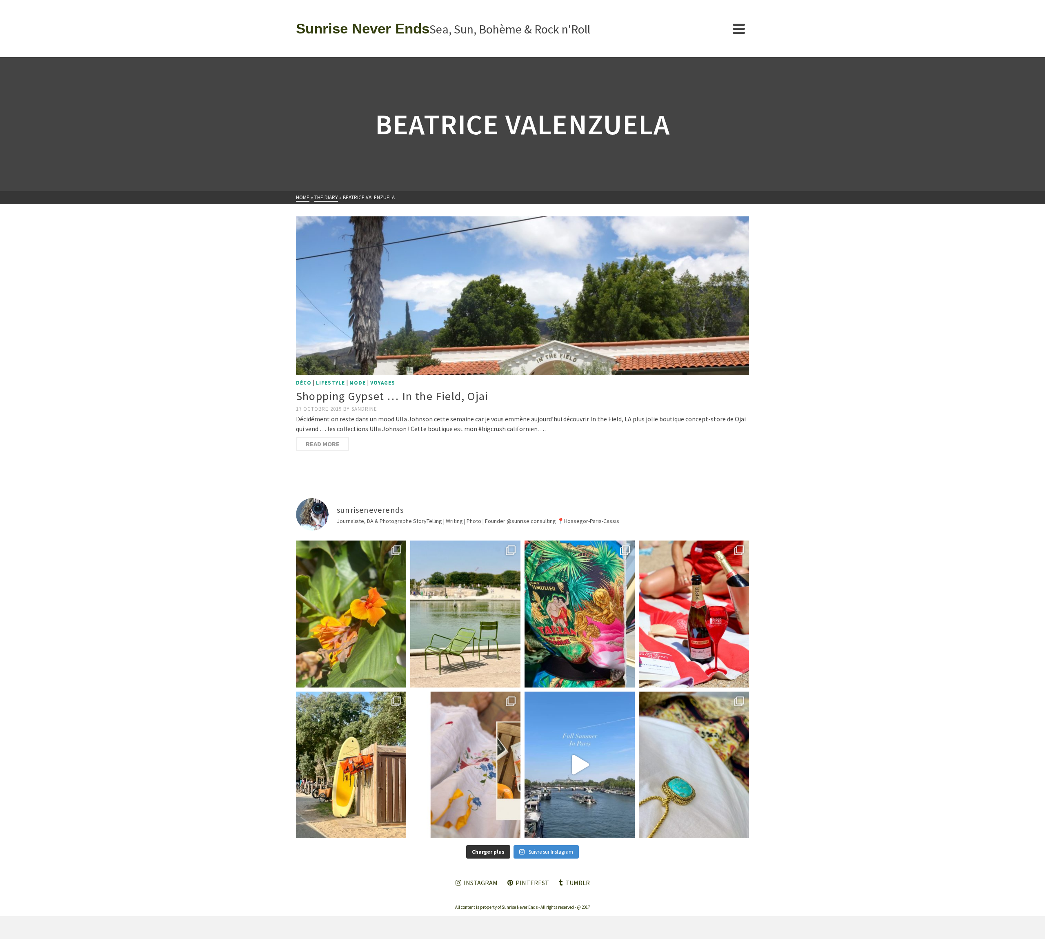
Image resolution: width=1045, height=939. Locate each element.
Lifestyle (330, 382)
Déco (303, 382)
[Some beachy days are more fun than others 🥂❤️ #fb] (694, 614)
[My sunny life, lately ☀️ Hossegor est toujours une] (351, 765)
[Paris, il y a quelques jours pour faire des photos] (465, 614)
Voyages (382, 382)
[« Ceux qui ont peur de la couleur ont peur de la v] (580, 614)
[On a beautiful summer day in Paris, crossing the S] (580, 765)
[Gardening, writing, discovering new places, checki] (351, 614)
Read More (323, 444)
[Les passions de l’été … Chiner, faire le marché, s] (465, 765)
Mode (357, 382)
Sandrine (364, 408)
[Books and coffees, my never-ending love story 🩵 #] (694, 765)
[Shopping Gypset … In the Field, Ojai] (522, 295)
